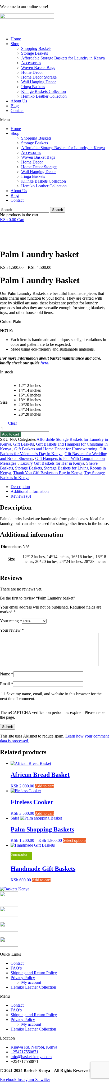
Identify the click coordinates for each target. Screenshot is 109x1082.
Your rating (11, 621)
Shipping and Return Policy (34, 973)
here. (44, 363)
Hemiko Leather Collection (44, 96)
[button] (54, 119)
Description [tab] (20, 486)
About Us (19, 101)
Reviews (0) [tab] (21, 496)
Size (3, 402)
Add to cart (10, 434)
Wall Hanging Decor (38, 82)
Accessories (31, 63)
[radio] (30, 385)
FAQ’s (16, 968)
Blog (15, 106)
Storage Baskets (34, 53)
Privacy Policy (23, 977)
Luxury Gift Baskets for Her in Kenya (52, 463)
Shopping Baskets (36, 48)
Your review (12, 630)
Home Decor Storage (39, 77)
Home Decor (32, 72)
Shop (15, 43)
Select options (74, 840)
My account (31, 982)
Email (6, 684)
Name (6, 674)
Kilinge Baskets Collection (43, 91)
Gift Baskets (23, 444)
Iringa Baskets (33, 86)
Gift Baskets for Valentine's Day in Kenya (53, 451)
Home (16, 39)
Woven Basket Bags (38, 67)
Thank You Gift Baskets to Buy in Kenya (47, 473)
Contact (17, 110)
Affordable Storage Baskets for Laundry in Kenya (63, 58)
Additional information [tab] (30, 491)
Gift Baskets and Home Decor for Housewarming (55, 449)
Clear (12, 423)
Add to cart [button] (44, 786)
